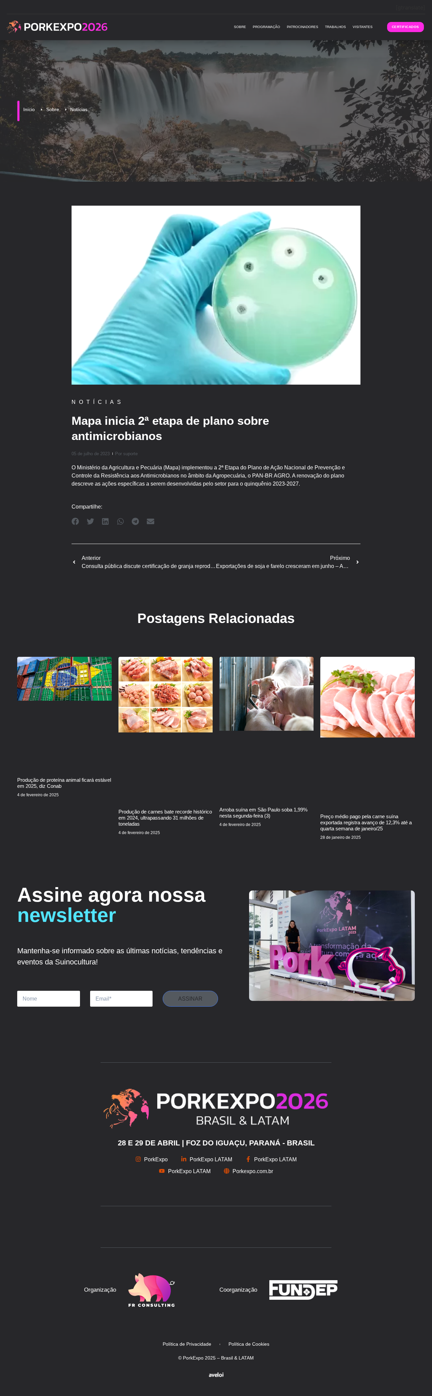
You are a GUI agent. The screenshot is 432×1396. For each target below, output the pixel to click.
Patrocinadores (302, 27)
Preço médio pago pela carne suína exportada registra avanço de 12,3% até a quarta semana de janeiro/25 (366, 822)
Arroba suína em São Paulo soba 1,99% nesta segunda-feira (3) (263, 813)
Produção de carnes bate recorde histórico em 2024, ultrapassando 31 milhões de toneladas (165, 818)
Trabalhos (335, 27)
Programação (266, 27)
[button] (75, 521)
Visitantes (363, 27)
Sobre (240, 27)
